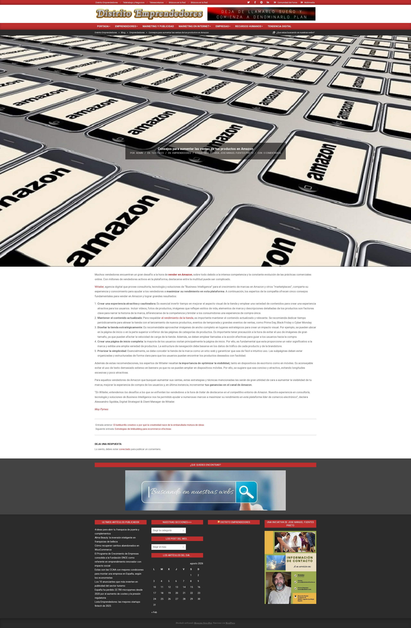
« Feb (154, 612)
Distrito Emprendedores (235, 522)
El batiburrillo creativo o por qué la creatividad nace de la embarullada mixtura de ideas (159, 424)
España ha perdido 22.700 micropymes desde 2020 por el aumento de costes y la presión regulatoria (119, 593)
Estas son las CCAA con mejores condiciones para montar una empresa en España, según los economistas (119, 573)
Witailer (99, 286)
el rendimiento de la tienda (177, 317)
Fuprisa (214, 153)
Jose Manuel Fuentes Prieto (236, 153)
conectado (124, 449)
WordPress (230, 622)
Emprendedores (181, 153)
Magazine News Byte (203, 622)
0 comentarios (272, 153)
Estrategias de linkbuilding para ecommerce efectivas (143, 428)
